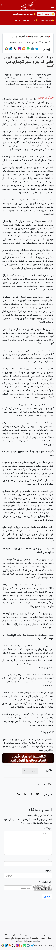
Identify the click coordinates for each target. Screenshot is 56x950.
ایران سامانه (21, 941)
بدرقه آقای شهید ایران (39, 36)
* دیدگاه (46, 828)
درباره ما (37, 945)
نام (49, 858)
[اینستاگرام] (19, 50)
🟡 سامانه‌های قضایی (46, 20)
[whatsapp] (18, 795)
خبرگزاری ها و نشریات (18, 36)
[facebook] (31, 795)
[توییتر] (15, 50)
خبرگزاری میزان (46, 97)
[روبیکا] (6, 50)
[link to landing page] (28, 5)
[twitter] (37, 794)
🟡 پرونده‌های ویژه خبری (45, 14)
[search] (2, 5)
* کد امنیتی (45, 882)
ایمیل (48, 870)
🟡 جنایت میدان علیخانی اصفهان (26, 20)
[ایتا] (23, 50)
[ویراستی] (10, 50)
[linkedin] (25, 795)
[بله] (32, 50)
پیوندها (51, 945)
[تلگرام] (36, 50)
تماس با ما (44, 945)
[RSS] (10, 946)
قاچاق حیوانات (30, 770)
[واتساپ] (28, 50)
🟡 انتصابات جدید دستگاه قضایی (24, 14)
